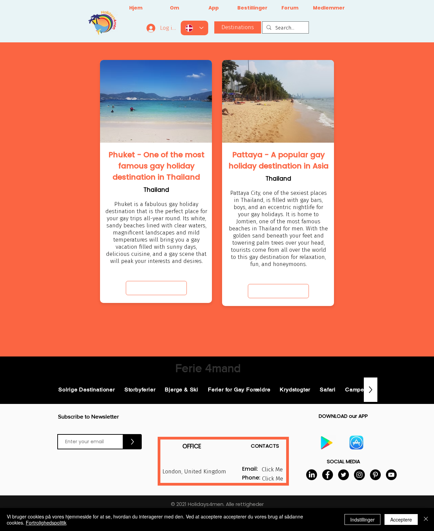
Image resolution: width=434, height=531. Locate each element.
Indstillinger (362, 519)
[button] (272, 479)
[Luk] (426, 519)
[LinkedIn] (311, 474)
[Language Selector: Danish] (194, 28)
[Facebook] (327, 474)
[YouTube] (391, 474)
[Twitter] (343, 474)
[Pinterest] (375, 474)
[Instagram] (359, 474)
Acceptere (401, 519)
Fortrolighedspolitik (46, 522)
